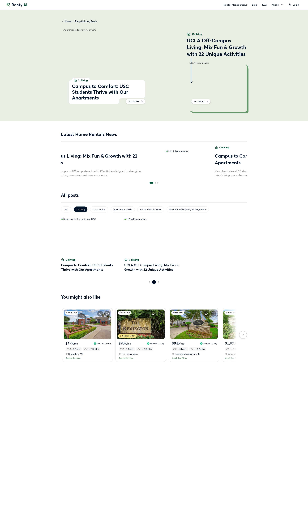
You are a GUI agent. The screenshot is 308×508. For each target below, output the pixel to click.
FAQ (264, 4)
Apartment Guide (122, 209)
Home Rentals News (150, 209)
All (66, 209)
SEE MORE (134, 101)
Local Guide (99, 209)
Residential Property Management (187, 209)
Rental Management (235, 4)
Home (68, 21)
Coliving (81, 209)
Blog (254, 4)
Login (296, 4)
